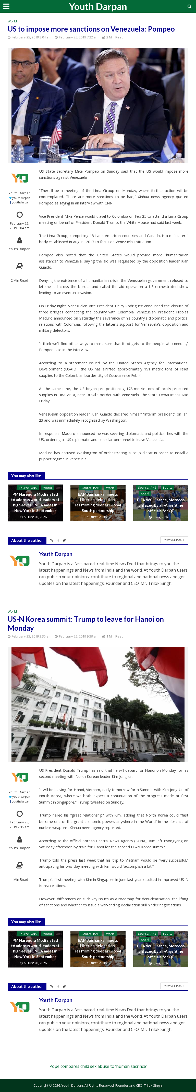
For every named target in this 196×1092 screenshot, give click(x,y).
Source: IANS (28, 488)
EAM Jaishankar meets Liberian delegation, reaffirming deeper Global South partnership (98, 502)
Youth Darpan (98, 6)
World (12, 21)
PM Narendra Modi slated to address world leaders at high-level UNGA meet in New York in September (35, 502)
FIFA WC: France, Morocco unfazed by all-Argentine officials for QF (161, 505)
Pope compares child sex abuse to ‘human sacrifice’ (98, 1066)
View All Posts (174, 540)
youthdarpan (21, 198)
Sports (167, 487)
